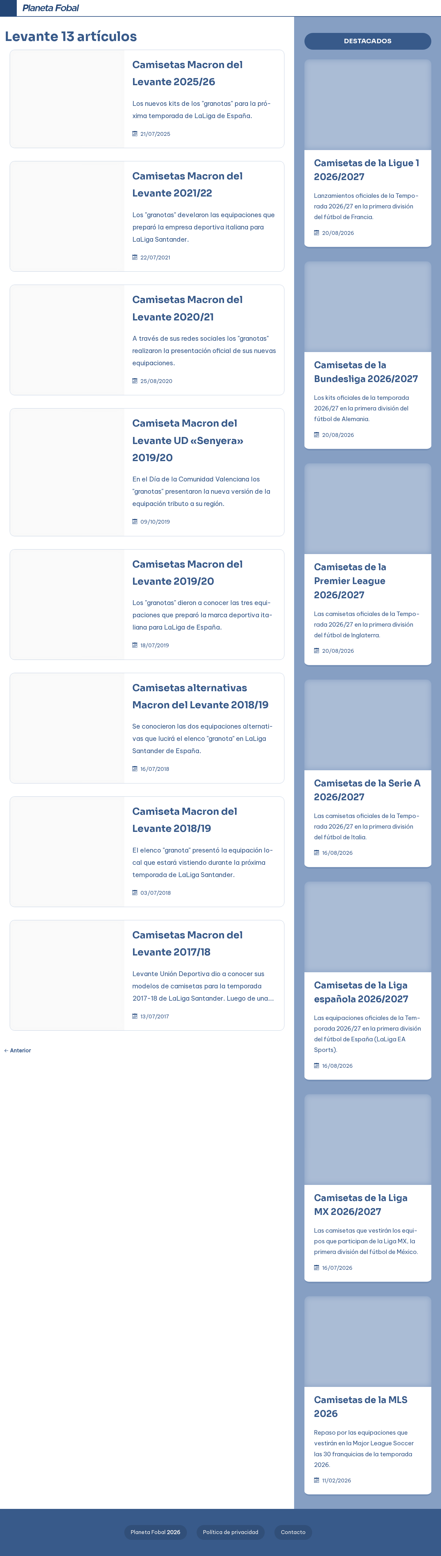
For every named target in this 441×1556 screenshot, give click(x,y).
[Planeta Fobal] (51, 8)
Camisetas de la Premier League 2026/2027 (350, 581)
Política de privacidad (230, 1532)
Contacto (293, 1532)
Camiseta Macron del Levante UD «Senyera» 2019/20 (187, 440)
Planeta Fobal (155, 1532)
